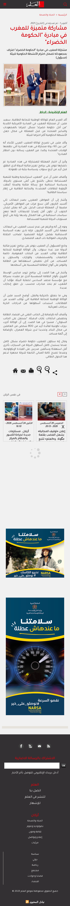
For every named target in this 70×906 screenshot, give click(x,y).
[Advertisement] (33, 452)
